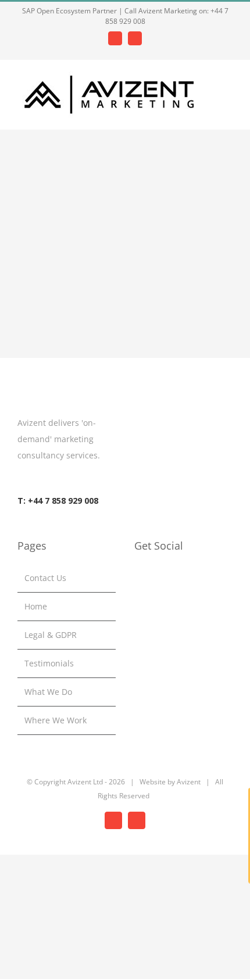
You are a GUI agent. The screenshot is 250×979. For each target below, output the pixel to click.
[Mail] (169, 578)
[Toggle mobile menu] (228, 85)
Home (35, 606)
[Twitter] (153, 578)
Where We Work (55, 720)
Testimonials (49, 663)
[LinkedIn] (137, 578)
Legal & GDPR (50, 634)
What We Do (48, 691)
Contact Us (45, 577)
